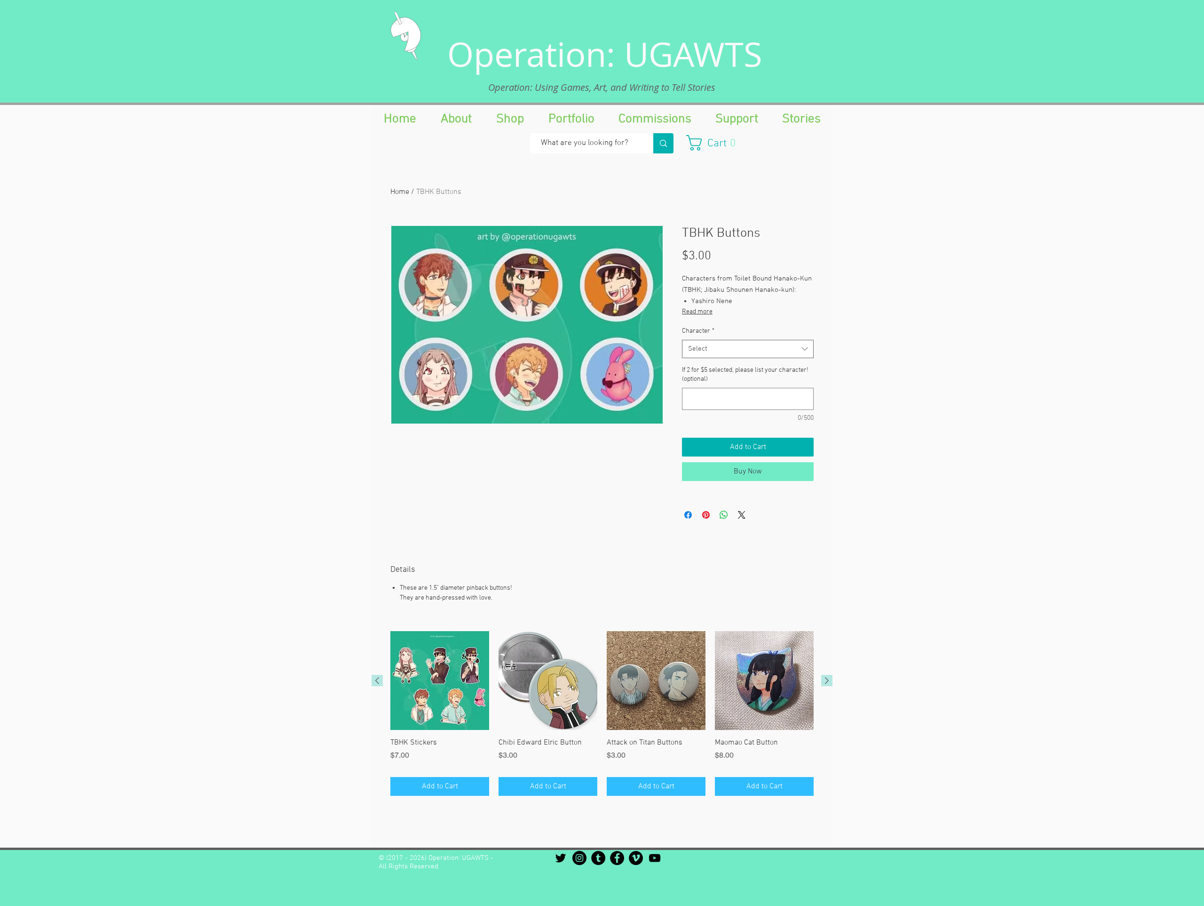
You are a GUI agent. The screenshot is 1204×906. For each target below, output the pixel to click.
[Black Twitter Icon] (561, 858)
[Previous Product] (377, 680)
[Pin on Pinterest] (706, 515)
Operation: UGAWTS (604, 54)
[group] (602, 713)
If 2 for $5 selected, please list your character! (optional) (745, 375)
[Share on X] (741, 515)
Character (698, 331)
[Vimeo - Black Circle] (636, 858)
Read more (697, 312)
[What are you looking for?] (663, 143)
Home (399, 192)
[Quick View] (439, 680)
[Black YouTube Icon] (655, 858)
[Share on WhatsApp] (723, 515)
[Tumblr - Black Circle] (598, 858)
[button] (715, 143)
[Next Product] (826, 680)
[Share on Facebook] (688, 515)
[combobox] (748, 349)
